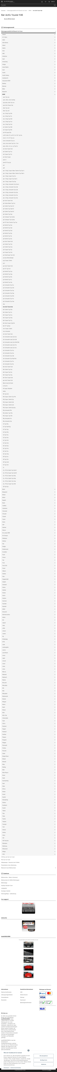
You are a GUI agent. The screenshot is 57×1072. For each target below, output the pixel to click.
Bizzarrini (4, 91)
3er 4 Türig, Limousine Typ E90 (10, 192)
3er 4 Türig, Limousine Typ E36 (10, 187)
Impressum (23, 1000)
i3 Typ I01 (5, 385)
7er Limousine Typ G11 (8, 364)
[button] (42, 1)
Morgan (4, 701)
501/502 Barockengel (8, 257)
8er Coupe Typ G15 (7, 374)
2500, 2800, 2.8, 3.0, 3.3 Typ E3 (10, 146)
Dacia (3, 522)
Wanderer (4, 843)
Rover (3, 775)
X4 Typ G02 (6, 443)
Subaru (4, 802)
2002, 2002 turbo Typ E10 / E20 (10, 143)
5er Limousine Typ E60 (8, 296)
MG (3, 688)
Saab (3, 778)
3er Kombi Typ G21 (7, 238)
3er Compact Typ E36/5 (9, 217)
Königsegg (5, 639)
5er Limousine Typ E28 (8, 287)
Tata (3, 813)
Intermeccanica (6, 614)
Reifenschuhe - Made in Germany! (9, 877)
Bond (3, 489)
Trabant (4, 821)
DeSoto (4, 541)
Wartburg (4, 846)
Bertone (4, 86)
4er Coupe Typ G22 (7, 252)
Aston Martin (5, 67)
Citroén (4, 516)
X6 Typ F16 (5, 459)
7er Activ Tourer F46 (7, 334)
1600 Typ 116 (6, 108)
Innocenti (4, 611)
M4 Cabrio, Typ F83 (7, 413)
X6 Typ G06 (6, 462)
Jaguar (4, 622)
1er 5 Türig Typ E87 (7, 118)
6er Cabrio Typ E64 (7, 309)
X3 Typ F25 (5, 434)
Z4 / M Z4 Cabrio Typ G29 (9, 481)
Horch (3, 595)
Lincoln (4, 660)
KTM (3, 641)
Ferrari (3, 557)
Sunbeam (4, 805)
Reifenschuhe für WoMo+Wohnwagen (10, 880)
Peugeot (4, 739)
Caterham (4, 508)
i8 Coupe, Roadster (7, 388)
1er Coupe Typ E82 (7, 129)
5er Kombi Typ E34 (7, 271)
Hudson (4, 598)
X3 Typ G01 (5, 437)
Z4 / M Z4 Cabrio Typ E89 (9, 478)
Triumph (4, 824)
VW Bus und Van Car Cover (8, 857)
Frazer (3, 568)
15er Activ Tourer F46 (8, 105)
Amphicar (4, 56)
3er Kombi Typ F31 (7, 236)
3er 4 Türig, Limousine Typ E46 (10, 189)
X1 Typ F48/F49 (7, 426)
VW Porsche (5, 840)
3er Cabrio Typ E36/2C (8, 208)
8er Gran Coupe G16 (8, 377)
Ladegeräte (4, 888)
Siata (3, 786)
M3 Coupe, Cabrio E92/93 (9, 407)
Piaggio (4, 742)
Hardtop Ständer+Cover (7, 885)
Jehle (3, 628)
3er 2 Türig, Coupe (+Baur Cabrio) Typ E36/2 (13, 173)
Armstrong (4, 61)
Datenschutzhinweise (6, 992)
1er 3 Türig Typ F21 (7, 116)
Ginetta (4, 573)
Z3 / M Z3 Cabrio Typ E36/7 (10, 470)
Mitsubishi (4, 693)
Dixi (3, 543)
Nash (3, 707)
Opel (3, 720)
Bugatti (4, 500)
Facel (3, 554)
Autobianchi (5, 78)
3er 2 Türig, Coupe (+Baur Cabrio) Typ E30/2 (13, 170)
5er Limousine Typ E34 (8, 290)
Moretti (4, 699)
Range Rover (5, 756)
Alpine (3, 48)
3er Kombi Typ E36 (7, 227)
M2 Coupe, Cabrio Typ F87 (9, 396)
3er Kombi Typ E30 (7, 225)
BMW (3, 94)
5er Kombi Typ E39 (7, 274)
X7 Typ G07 (6, 464)
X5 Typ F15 (5, 451)
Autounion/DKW (6, 80)
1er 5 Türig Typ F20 (7, 121)
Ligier (3, 658)
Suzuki (3, 808)
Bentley (4, 83)
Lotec (3, 666)
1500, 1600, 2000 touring (9, 99)
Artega (4, 64)
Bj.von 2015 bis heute (9, 19)
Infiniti (3, 609)
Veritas (4, 832)
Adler (3, 39)
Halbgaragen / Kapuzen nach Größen (10, 862)
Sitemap (22, 997)
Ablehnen (43, 1064)
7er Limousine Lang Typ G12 (10, 347)
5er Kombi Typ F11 (7, 279)
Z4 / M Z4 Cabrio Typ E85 (9, 475)
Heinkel (4, 590)
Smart (3, 794)
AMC (3, 53)
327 (4, 165)
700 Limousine (6, 331)
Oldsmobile (5, 718)
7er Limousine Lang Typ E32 (10, 336)
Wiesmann (5, 848)
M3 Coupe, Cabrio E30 (8, 399)
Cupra (3, 519)
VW (3, 838)
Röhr (3, 769)
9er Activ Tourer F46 (8, 380)
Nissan (4, 709)
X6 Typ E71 (5, 456)
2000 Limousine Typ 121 (9, 140)
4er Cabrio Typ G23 (7, 246)
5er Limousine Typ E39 (8, 293)
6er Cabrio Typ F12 (7, 312)
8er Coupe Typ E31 (7, 372)
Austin (3, 72)
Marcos (4, 671)
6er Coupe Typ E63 (7, 317)
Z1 (3, 467)
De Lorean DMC (6, 532)
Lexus (3, 655)
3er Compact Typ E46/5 (9, 219)
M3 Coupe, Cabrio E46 (8, 404)
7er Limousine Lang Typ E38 (10, 339)
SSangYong (5, 799)
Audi (3, 69)
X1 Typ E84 (5, 424)
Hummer (4, 601)
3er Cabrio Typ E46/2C (8, 211)
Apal (3, 59)
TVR (3, 827)
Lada (3, 644)
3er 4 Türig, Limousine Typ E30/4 (11, 184)
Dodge (4, 546)
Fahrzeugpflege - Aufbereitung (8, 893)
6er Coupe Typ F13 (7, 320)
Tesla (3, 816)
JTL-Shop (49, 1070)
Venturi (4, 829)
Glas (3, 576)
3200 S (4, 159)
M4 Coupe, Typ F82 (7, 415)
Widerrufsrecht (24, 994)
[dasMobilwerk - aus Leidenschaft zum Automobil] (9, 1)
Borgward (4, 492)
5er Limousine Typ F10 (8, 298)
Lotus (3, 669)
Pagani (4, 729)
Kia (3, 636)
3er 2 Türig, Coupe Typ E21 (9, 176)
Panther (4, 734)
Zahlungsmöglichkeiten (7, 994)
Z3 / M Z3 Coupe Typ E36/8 (10, 473)
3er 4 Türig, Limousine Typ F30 (10, 195)
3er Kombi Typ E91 (7, 233)
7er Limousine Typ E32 (8, 353)
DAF (3, 524)
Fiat (3, 560)
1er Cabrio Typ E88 (7, 127)
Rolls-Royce (5, 772)
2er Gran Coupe (7, 157)
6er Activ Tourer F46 (8, 306)
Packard (4, 726)
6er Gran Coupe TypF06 (9, 323)
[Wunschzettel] (45, 1)
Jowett (4, 633)
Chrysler (4, 513)
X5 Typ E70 (6, 448)
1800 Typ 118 (6, 110)
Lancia (4, 650)
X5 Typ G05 (6, 453)
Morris (3, 704)
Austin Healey (5, 75)
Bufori (3, 497)
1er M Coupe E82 (7, 132)
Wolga (4, 851)
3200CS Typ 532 (7, 162)
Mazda (4, 680)
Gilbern (4, 571)
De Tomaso (5, 535)
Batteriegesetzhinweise (25, 1002)
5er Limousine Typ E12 (8, 285)
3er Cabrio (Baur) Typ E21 (9, 203)
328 (4, 167)
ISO (3, 620)
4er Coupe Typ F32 (7, 249)
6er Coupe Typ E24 (7, 315)
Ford (3, 562)
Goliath (4, 581)
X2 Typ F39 (5, 429)
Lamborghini (5, 647)
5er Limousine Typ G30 (8, 301)
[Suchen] (54, 5)
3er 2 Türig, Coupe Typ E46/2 (10, 178)
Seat (3, 783)
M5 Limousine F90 (7, 421)
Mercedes (4, 685)
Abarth (4, 34)
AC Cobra (4, 37)
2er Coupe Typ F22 (7, 154)
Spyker (4, 797)
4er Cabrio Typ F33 (7, 244)
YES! (3, 854)
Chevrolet (4, 511)
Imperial (4, 606)
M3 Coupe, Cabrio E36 (8, 402)
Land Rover (5, 652)
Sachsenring (5, 780)
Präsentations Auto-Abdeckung (8, 865)
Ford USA (4, 565)
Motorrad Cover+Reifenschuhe (8, 867)
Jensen (4, 631)
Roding (4, 767)
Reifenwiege (4, 882)
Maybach (4, 677)
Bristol (3, 494)
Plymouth (4, 745)
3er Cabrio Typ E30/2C (8, 206)
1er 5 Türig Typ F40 (7, 124)
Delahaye (4, 538)
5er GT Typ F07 (6, 268)
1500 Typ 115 (6, 97)
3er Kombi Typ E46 (7, 230)
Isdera (3, 617)
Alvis (3, 50)
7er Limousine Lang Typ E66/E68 (11, 342)
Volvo (3, 835)
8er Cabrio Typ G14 (7, 369)
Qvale (3, 753)
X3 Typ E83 (5, 432)
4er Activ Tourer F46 (8, 241)
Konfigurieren (43, 1060)
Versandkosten (4, 997)
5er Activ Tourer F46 (8, 266)
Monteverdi (5, 696)
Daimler (4, 527)
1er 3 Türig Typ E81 (7, 113)
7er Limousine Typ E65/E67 (9, 358)
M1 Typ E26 (6, 394)
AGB (21, 992)
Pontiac (4, 748)
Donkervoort (5, 549)
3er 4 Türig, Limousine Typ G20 (10, 197)
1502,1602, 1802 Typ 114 (8, 102)
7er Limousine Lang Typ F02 (10, 345)
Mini (3, 690)
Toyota (4, 818)
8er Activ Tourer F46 (8, 366)
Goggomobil (5, 579)
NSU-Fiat (4, 715)
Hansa (3, 587)
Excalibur (4, 552)
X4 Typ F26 (5, 440)
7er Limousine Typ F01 (8, 361)
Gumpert (4, 584)
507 (4, 263)
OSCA (3, 723)
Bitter (3, 89)
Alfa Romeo (5, 42)
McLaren (4, 682)
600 (4, 304)
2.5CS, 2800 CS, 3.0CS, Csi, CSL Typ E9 (12, 135)
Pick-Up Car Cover (5, 859)
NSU (3, 712)
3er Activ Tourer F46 (7, 200)
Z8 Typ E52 (5, 486)
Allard (3, 45)
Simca (3, 788)
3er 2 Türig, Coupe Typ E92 (9, 181)
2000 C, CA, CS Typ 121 (8, 138)
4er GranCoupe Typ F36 (8, 255)
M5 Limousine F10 (7, 418)
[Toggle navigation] (2, 1)
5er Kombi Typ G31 (7, 282)
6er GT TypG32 (6, 325)
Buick (3, 503)
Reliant (4, 759)
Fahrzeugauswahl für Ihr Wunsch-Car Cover (11, 31)
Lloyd (3, 663)
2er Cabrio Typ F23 (7, 151)
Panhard (4, 731)
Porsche (4, 750)
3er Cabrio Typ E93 (7, 214)
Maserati (4, 674)
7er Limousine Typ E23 (8, 350)
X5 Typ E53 (5, 445)
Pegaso (4, 737)
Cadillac (4, 505)
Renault (4, 761)
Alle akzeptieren (44, 1055)
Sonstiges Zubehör (5, 891)
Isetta (4, 391)
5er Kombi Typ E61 (7, 276)
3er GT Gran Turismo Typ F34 (10, 222)
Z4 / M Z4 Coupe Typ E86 (9, 483)
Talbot (3, 810)
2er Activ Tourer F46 (7, 148)
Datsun (4, 530)
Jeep (3, 625)
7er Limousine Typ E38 (8, 355)
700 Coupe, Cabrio (7, 328)
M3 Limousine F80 (7, 410)
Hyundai (4, 603)
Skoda (3, 791)
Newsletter (4, 1000)
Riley (3, 764)
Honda (4, 592)
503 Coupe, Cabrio (7, 260)
